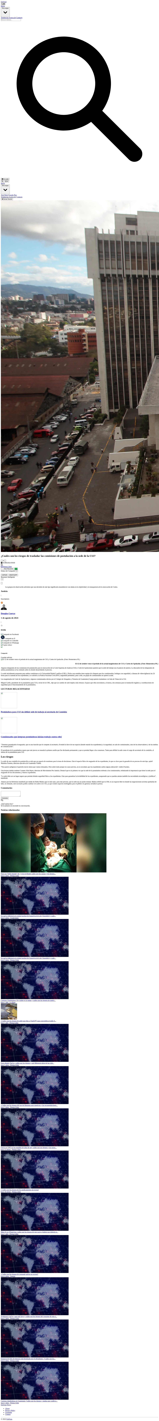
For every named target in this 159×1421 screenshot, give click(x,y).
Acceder (6, 179)
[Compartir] (16, 569)
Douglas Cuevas (8, 613)
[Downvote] (5, 561)
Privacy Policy (10, 1410)
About (7, 1408)
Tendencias (5, 18)
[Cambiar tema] (3, 4)
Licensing (8, 1412)
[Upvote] (2, 561)
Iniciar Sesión (7, 199)
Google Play (12, 195)
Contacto (19, 18)
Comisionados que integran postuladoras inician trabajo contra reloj (31, 737)
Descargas (5, 8)
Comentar (5, 798)
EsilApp (9, 1419)
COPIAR (4, 575)
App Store (4, 195)
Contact (7, 1414)
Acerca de (12, 18)
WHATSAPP (13, 575)
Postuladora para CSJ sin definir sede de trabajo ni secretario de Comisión (34, 712)
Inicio (3, 6)
